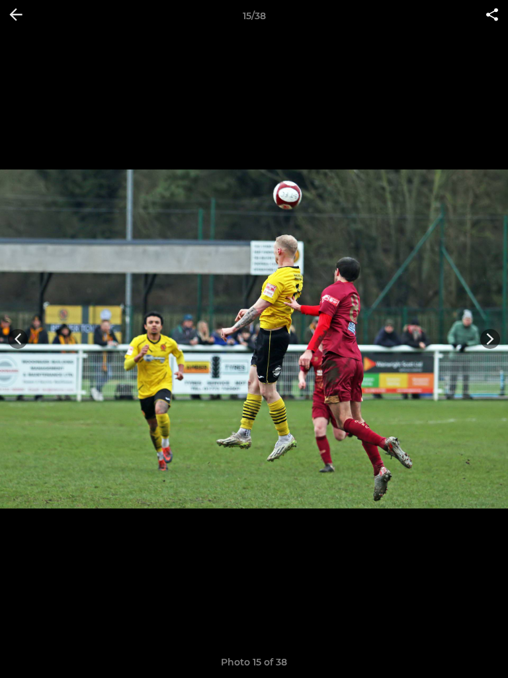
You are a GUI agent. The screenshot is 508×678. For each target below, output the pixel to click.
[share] (492, 16)
